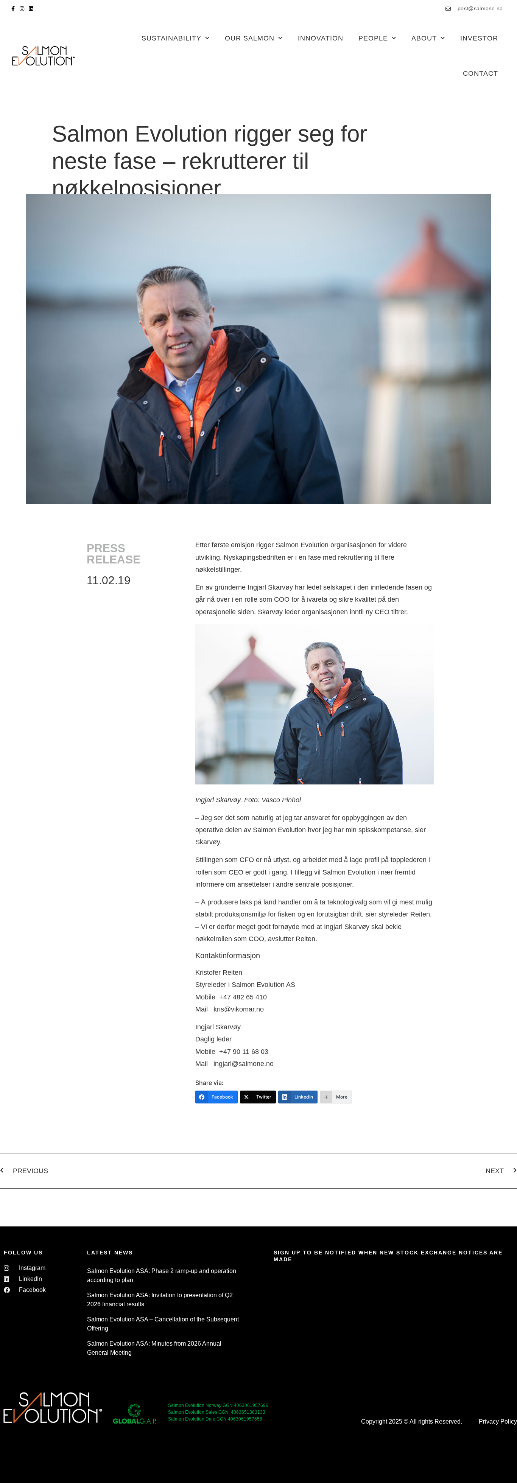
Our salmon (249, 38)
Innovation (320, 38)
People (373, 38)
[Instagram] (22, 8)
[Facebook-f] (13, 8)
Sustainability (171, 38)
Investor (479, 38)
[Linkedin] (31, 8)
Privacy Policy (498, 1421)
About (424, 38)
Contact (480, 73)
